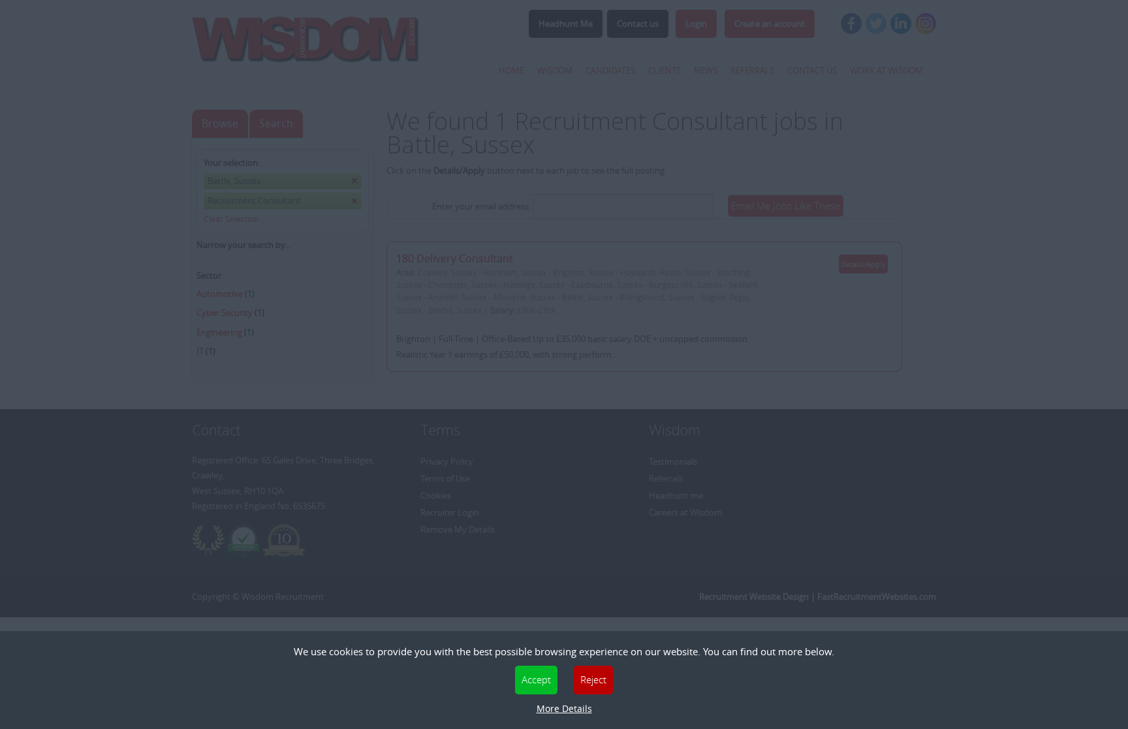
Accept (536, 679)
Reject (593, 679)
